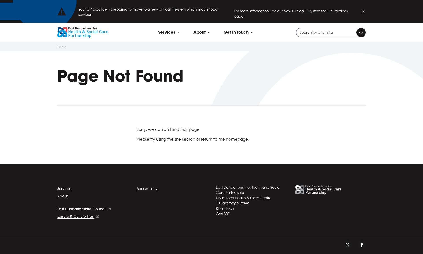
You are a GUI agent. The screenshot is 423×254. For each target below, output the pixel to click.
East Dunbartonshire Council (81, 209)
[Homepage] (82, 32)
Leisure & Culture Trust (75, 217)
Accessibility (147, 189)
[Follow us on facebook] (362, 245)
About (62, 196)
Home (61, 47)
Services (64, 189)
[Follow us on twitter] (348, 245)
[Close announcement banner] (363, 11)
